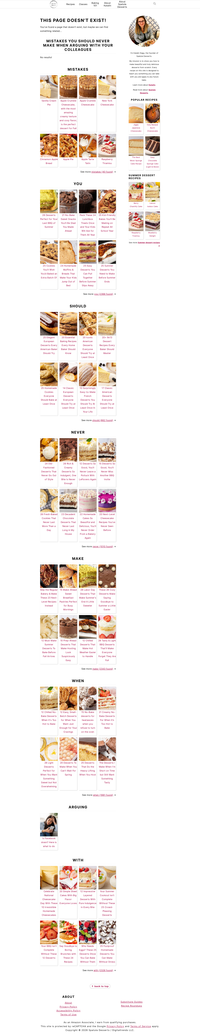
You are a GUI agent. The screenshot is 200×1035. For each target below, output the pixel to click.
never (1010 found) (103, 546)
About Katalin (107, 4)
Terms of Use (68, 1014)
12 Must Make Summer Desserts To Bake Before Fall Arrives (48, 648)
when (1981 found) (103, 795)
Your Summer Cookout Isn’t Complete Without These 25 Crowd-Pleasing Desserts (107, 903)
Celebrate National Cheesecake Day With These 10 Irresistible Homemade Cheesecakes (48, 903)
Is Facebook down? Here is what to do (49, 842)
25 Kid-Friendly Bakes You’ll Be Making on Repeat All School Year (107, 223)
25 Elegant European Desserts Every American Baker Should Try (48, 345)
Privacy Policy (68, 1006)
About (68, 1002)
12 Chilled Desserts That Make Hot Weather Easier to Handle (88, 648)
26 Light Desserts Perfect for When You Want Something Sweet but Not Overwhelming (48, 774)
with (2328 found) (103, 970)
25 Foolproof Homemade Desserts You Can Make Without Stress (107, 954)
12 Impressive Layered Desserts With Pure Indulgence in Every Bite (87, 899)
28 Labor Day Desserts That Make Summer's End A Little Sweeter (87, 598)
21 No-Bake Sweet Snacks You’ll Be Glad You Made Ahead (68, 223)
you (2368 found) (103, 294)
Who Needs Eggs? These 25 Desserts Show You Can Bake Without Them (87, 954)
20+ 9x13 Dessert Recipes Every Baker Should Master (107, 345)
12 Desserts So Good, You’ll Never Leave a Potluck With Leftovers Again (87, 471)
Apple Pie (68, 159)
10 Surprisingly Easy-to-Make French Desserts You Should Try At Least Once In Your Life (88, 400)
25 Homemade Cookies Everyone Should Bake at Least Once (49, 396)
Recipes (70, 4)
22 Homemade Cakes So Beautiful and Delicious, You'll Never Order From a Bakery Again (87, 526)
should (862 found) (102, 420)
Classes (83, 4)
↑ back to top (100, 986)
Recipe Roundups (131, 1005)
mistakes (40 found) (102, 171)
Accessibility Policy (68, 1010)
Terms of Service (140, 1026)
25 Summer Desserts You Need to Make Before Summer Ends (107, 273)
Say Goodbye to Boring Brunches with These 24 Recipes (68, 954)
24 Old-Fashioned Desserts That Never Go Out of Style (49, 471)
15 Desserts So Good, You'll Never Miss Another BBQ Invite (107, 471)
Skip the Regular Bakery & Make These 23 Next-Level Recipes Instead (49, 598)
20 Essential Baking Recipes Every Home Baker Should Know (68, 345)
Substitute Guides (132, 1002)
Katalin (152, 85)
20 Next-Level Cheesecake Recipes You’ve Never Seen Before (107, 522)
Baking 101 (95, 4)
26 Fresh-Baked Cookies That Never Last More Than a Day (49, 522)
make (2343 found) (102, 668)
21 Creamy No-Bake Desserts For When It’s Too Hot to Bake (107, 720)
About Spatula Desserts (122, 4)
